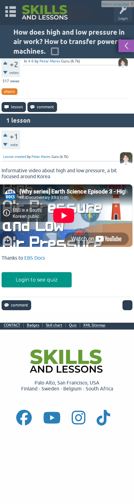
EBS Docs (34, 258)
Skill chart (54, 325)
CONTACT (12, 325)
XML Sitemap (94, 325)
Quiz (73, 325)
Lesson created (14, 157)
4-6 (31, 61)
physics (9, 91)
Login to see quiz (37, 280)
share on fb (2, 318)
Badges (33, 325)
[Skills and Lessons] (56, 12)
